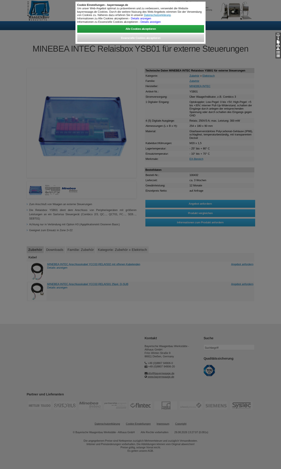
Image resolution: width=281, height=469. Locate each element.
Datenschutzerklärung (157, 15)
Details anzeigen (150, 21)
